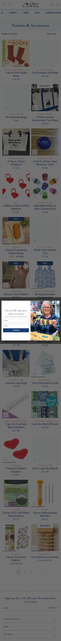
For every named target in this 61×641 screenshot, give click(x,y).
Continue (16, 330)
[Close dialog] (57, 302)
